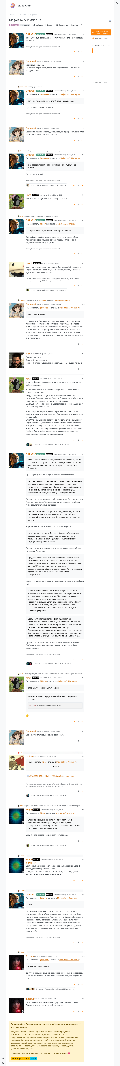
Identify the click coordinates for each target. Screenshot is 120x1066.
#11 (83, 195)
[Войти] (117, 3)
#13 (83, 263)
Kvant (29, 810)
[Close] (81, 1024)
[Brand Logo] (13, 5)
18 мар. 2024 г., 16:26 (54, 379)
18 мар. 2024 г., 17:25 (49, 999)
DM (21, 753)
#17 (83, 454)
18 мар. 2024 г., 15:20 (68, 34)
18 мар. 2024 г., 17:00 (48, 756)
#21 (83, 810)
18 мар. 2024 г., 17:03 (55, 810)
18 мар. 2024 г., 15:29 (52, 61)
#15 (83, 354)
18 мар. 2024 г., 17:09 (68, 895)
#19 (83, 731)
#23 (83, 895)
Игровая (14, 25)
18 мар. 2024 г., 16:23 (45, 354)
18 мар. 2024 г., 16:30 (68, 454)
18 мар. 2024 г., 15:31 (68, 91)
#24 (83, 956)
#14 (83, 304)
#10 (83, 155)
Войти (33, 1058)
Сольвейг (31, 61)
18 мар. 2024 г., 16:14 (56, 263)
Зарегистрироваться (20, 1058)
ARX (28, 354)
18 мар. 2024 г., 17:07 (55, 859)
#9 (83, 128)
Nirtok (29, 263)
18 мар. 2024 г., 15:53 (54, 195)
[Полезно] (74, 51)
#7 (83, 61)
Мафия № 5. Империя (70, 94)
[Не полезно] (82, 51)
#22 (83, 859)
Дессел (30, 956)
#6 (83, 34)
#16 (83, 379)
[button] (3, 1058)
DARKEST (31, 34)
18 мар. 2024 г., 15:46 (68, 155)
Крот (28, 195)
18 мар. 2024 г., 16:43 (52, 731)
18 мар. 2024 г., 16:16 (52, 304)
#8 (83, 91)
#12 (83, 220)
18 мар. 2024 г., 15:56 (68, 220)
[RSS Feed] (81, 25)
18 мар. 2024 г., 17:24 (49, 956)
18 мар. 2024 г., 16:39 (54, 678)
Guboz (29, 756)
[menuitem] (117, 3)
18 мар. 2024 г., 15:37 (52, 128)
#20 (83, 756)
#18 (83, 678)
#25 (83, 999)
